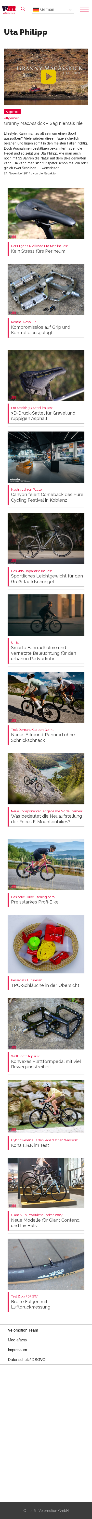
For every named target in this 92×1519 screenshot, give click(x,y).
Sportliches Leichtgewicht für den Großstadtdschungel (47, 576)
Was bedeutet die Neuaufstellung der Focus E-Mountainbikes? (47, 816)
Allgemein (12, 111)
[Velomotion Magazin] (10, 10)
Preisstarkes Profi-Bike (35, 900)
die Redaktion (48, 173)
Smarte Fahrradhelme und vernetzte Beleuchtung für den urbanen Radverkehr (43, 651)
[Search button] (23, 8)
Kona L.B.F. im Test (44, 1143)
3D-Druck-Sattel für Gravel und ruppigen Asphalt (43, 413)
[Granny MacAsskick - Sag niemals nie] (46, 78)
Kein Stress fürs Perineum (39, 249)
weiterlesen (50, 167)
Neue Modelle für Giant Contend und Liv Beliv (45, 1220)
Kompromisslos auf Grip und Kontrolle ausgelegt (40, 327)
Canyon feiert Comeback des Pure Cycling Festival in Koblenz (47, 495)
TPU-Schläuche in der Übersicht (45, 983)
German (46, 9)
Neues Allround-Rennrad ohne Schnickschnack (43, 735)
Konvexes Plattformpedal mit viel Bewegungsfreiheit (46, 1061)
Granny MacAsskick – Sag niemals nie (43, 121)
